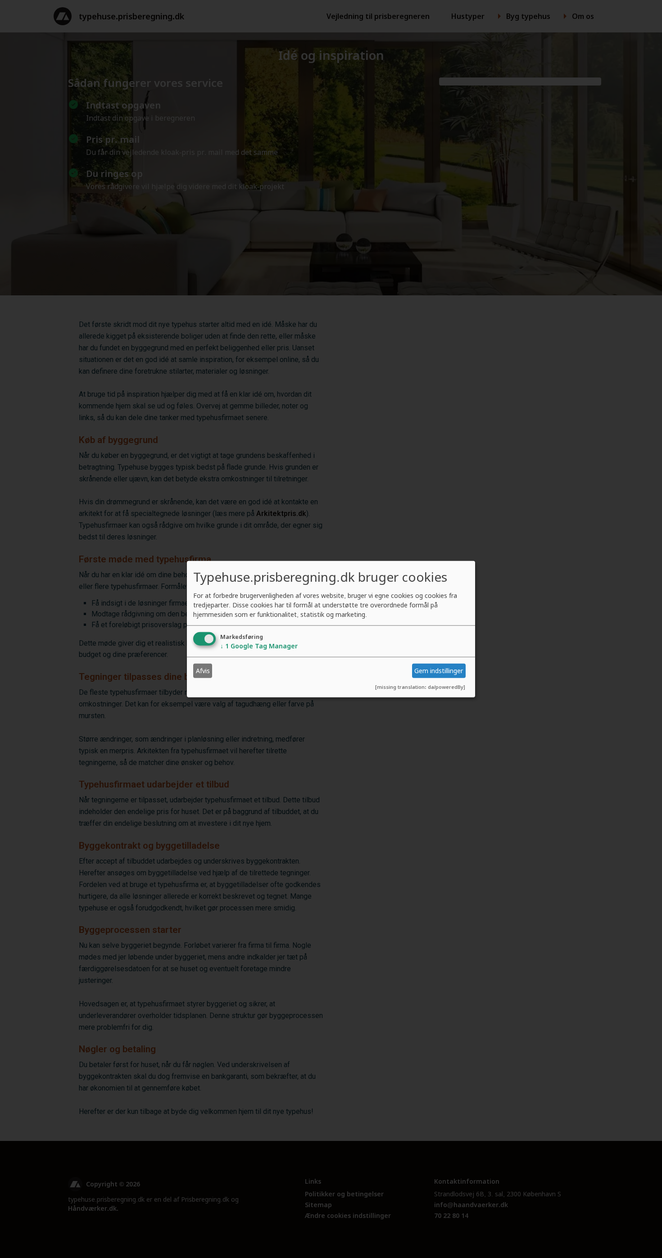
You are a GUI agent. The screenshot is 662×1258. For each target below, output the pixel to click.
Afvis (203, 670)
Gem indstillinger (438, 670)
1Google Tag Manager (259, 645)
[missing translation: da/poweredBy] (420, 686)
